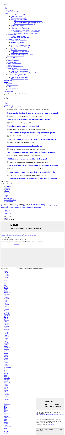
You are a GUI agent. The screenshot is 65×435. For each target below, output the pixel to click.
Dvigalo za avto (11, 48)
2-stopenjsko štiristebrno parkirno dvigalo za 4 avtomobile (29, 22)
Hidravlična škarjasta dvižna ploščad (20, 45)
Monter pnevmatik (12, 68)
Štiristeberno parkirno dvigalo (19, 19)
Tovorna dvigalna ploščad (18, 36)
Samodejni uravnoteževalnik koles (16, 74)
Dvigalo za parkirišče (15, 207)
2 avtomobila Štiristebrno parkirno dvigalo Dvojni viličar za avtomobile (32, 178)
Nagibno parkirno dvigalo (18, 27)
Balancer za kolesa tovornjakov (19, 79)
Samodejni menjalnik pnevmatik (19, 69)
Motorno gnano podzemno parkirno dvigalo (26, 33)
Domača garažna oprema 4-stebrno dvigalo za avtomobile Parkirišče (31, 172)
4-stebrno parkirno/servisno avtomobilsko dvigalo (24, 146)
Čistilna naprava (11, 65)
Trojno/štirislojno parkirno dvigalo (20, 28)
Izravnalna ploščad (12, 57)
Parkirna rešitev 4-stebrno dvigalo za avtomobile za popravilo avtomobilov (33, 113)
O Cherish (10, 10)
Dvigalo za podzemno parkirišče (45, 206)
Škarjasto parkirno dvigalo (18, 25)
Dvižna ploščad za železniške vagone (21, 47)
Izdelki (6, 13)
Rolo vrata (10, 59)
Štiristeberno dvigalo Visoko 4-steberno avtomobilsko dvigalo (28, 119)
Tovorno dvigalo (11, 34)
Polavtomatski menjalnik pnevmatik (20, 71)
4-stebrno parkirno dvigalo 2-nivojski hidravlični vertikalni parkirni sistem (33, 165)
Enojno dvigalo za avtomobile (19, 50)
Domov (6, 7)
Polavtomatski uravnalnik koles (19, 77)
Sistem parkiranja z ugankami (19, 40)
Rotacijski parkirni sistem (17, 42)
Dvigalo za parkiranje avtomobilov (16, 15)
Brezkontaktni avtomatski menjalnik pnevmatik (23, 72)
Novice (6, 82)
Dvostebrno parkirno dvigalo (18, 18)
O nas (5, 8)
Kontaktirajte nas (8, 91)
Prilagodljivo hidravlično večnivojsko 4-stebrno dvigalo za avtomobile (31, 139)
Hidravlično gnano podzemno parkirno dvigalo (26, 31)
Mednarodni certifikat (13, 11)
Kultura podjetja (11, 89)
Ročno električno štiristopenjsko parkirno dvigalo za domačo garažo (31, 133)
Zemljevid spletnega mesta (38, 204)
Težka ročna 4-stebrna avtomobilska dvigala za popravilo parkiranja (31, 152)
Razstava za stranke (12, 85)
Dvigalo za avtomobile (13, 43)
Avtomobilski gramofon (13, 60)
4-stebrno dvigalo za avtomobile (19, 53)
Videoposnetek (8, 80)
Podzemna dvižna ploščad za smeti (20, 37)
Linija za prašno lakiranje (14, 63)
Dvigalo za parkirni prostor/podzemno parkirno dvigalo (25, 30)
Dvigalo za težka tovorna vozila (15, 56)
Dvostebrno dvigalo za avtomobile (20, 51)
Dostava (9, 83)
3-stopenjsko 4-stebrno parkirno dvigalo (24, 24)
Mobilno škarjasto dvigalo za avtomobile (21, 54)
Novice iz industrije (12, 88)
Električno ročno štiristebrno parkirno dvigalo (23, 126)
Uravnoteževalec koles (17, 76)
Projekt (9, 86)
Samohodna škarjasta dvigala (15, 66)
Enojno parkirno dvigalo (17, 16)
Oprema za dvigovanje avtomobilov (26, 206)
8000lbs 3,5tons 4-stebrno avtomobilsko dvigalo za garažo (27, 159)
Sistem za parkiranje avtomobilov (16, 39)
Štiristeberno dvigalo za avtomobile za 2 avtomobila (28, 21)
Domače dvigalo (11, 62)
